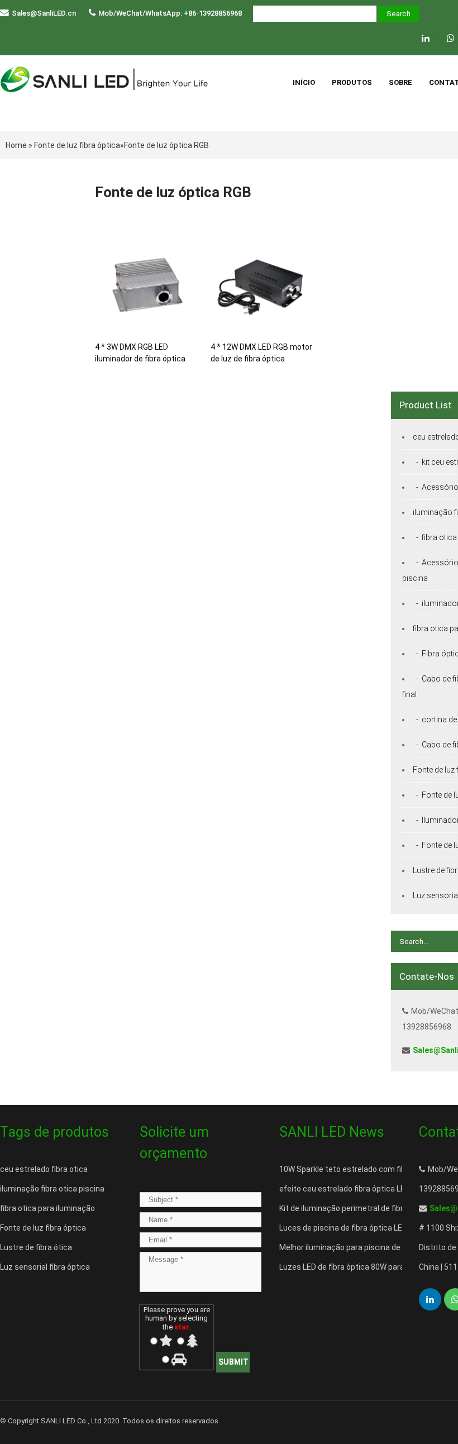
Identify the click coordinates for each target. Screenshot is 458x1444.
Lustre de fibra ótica (36, 1247)
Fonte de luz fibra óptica (77, 145)
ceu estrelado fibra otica (44, 1169)
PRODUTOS (352, 82)
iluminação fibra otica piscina (52, 1188)
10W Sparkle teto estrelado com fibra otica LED (363, 1169)
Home (16, 145)
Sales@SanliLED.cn (44, 13)
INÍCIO (304, 82)
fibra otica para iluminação (47, 1208)
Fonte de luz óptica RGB (166, 145)
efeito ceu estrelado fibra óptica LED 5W (351, 1188)
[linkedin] (425, 38)
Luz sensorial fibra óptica (45, 1266)
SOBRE (400, 82)
